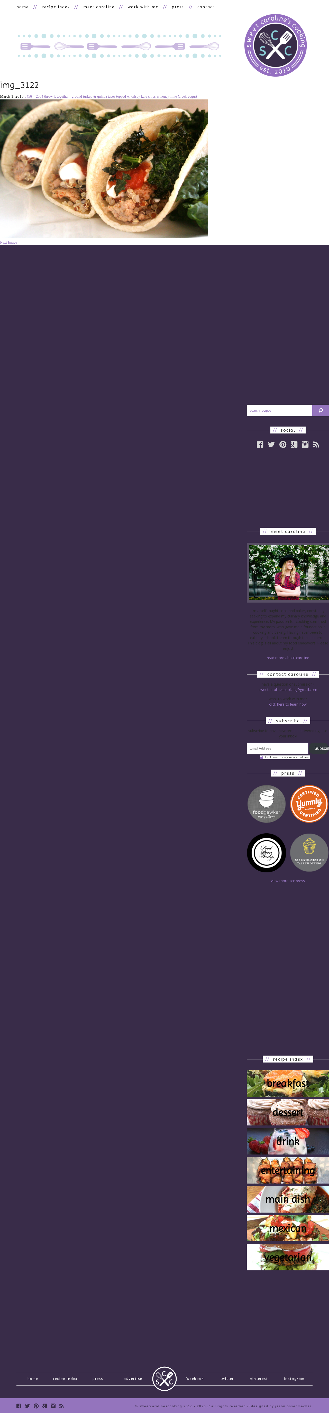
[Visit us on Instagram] (53, 1406)
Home (33, 1379)
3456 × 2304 (34, 96)
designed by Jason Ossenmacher (281, 1406)
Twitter (227, 1379)
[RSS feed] (61, 1406)
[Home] (276, 46)
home (22, 6)
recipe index (56, 6)
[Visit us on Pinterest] (36, 1406)
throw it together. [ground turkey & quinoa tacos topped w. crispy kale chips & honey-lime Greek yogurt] (121, 96)
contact (206, 6)
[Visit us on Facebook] (18, 1406)
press (178, 6)
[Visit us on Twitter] (27, 1406)
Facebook (194, 1379)
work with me (143, 6)
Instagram (294, 1379)
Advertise (133, 1379)
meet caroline (99, 6)
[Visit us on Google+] (44, 1406)
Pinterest (259, 1379)
